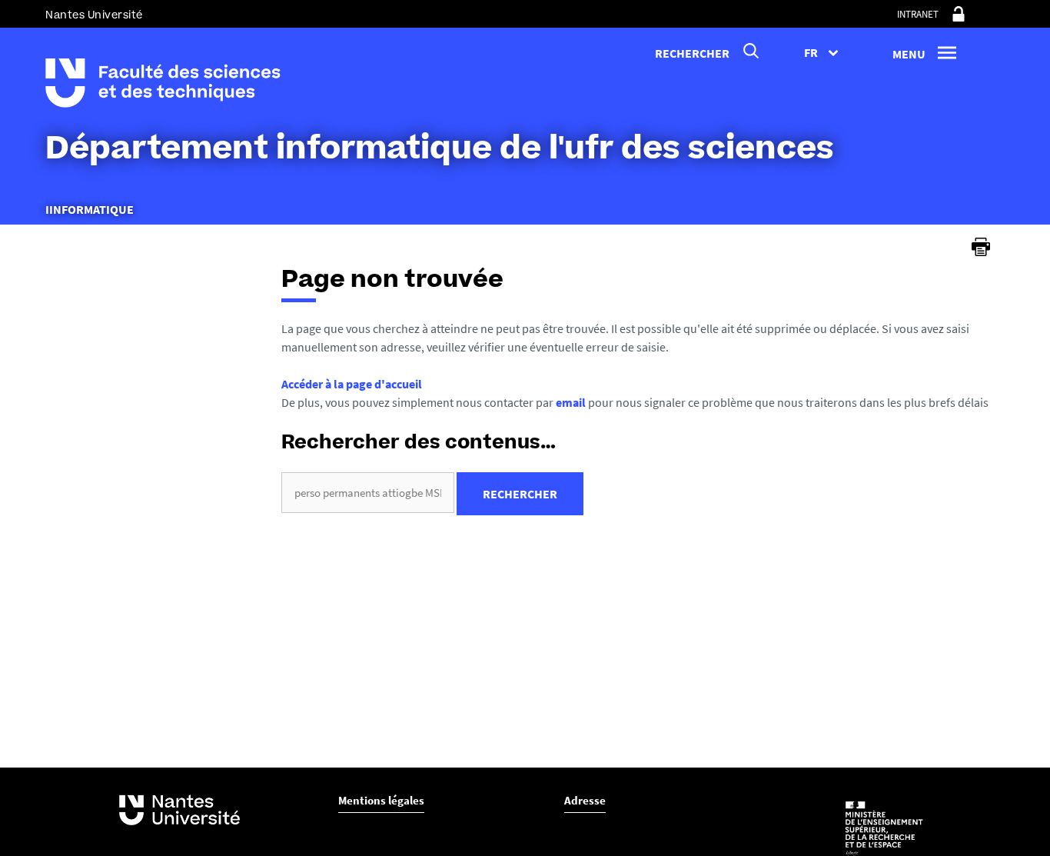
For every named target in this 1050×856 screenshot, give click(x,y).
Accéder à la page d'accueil (351, 383)
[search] (367, 492)
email (571, 402)
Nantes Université (94, 15)
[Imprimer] (981, 247)
